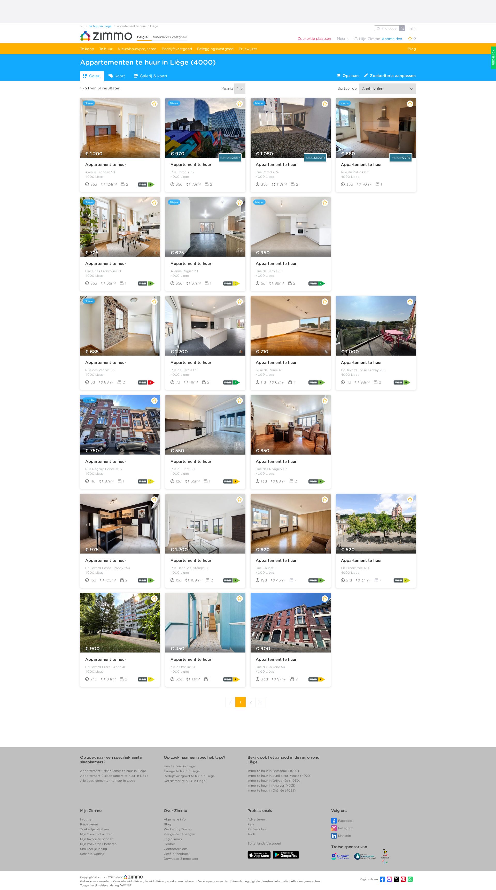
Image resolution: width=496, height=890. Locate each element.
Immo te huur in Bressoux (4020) (273, 771)
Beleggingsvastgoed (215, 49)
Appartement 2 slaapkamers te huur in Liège (114, 776)
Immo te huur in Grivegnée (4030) (273, 780)
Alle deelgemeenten (306, 881)
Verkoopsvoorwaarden (214, 881)
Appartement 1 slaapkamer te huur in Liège (113, 771)
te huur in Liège (100, 26)
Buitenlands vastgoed (169, 37)
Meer (342, 38)
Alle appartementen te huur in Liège (107, 780)
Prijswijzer (248, 49)
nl (412, 28)
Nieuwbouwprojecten (137, 49)
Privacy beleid (144, 881)
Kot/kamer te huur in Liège (184, 781)
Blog (412, 49)
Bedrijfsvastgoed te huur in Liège (189, 776)
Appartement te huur (105, 164)
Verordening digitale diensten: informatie (260, 881)
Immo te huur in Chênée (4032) (271, 790)
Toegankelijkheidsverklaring (99, 885)
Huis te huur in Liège (179, 766)
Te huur (106, 49)
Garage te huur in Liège (182, 771)
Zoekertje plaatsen (314, 38)
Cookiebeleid (123, 881)
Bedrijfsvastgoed (177, 49)
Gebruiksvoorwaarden (95, 881)
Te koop (87, 49)
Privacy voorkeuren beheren (176, 881)
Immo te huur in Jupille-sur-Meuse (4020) (279, 776)
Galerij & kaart (153, 76)
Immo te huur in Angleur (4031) (271, 785)
